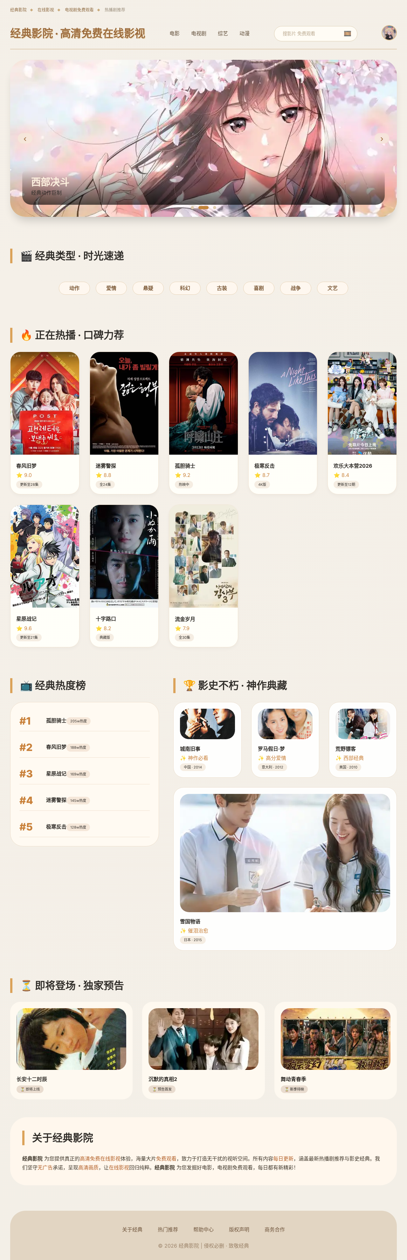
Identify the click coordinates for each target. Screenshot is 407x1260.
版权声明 (239, 1229)
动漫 (244, 33)
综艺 (223, 33)
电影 (174, 33)
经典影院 (18, 9)
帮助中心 (203, 1229)
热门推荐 (168, 1229)
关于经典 (132, 1229)
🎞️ (347, 33)
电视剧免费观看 (79, 9)
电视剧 (198, 33)
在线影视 (46, 9)
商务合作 (275, 1229)
